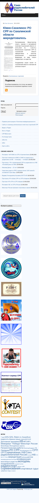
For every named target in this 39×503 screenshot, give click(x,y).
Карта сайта (5, 146)
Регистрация (19, 115)
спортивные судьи (29, 468)
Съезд (29, 455)
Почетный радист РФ (30, 448)
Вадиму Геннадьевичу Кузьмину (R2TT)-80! (14, 175)
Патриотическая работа (12, 448)
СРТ (3, 452)
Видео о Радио (6, 127)
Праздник (5, 450)
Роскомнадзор (24, 450)
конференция (24, 459)
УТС (37, 455)
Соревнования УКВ (15, 452)
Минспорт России (29, 443)
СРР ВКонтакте (6, 134)
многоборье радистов (9, 462)
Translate (27, 483)
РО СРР (14, 450)
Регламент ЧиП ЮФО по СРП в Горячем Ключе (16, 154)
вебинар (24, 457)
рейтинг (19, 466)
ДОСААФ (28, 439)
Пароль (3, 108)
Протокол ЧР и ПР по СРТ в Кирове (12, 181)
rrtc (20, 437)
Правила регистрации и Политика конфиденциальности (18, 121)
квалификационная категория (8, 459)
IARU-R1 (4, 140)
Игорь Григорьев (9, 23)
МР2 (25, 441)
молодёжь (24, 461)
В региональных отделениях (16, 76)
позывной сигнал (18, 464)
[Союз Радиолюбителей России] (19, 13)
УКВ (34, 454)
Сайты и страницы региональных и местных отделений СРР (20, 124)
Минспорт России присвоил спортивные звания (16, 187)
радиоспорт (9, 465)
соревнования (10, 468)
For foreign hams (7, 137)
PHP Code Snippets (12, 489)
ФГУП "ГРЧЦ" (4, 457)
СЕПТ (30, 450)
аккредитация (14, 457)
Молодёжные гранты (17, 446)
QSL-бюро (14, 437)
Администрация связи (17, 439)
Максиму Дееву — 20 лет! (9, 167)
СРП (35, 450)
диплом (30, 457)
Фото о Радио (6, 131)
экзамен (13, 470)
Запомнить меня (21, 111)
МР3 (28, 441)
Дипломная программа (10, 441)
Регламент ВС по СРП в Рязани (11, 184)
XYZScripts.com (28, 489)
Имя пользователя (6, 105)
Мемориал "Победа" (10, 443)
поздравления (7, 464)
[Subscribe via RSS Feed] (6, 90)
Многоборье (5, 446)
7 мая (2, 437)
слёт (23, 466)
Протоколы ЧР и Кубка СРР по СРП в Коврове (15, 178)
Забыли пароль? (20, 113)
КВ (21, 441)
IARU (3, 143)
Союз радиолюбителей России (16, 453)
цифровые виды (6, 471)
